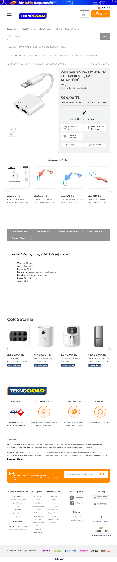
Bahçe (38, 526)
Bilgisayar (37, 496)
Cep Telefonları (53, 513)
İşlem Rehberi (45, 29)
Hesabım (18, 509)
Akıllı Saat (38, 513)
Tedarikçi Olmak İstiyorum (17, 526)
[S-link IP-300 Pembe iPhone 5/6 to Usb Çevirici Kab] (45, 177)
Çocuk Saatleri (38, 532)
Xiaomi (53, 503)
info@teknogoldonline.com (101, 535)
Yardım (17, 516)
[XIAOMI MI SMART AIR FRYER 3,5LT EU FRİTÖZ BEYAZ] (45, 336)
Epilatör (54, 523)
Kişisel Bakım (38, 516)
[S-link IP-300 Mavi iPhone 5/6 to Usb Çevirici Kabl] (72, 177)
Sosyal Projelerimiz (18, 513)
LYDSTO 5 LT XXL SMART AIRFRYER (71, 360)
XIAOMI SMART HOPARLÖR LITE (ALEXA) (18, 360)
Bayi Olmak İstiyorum (18, 500)
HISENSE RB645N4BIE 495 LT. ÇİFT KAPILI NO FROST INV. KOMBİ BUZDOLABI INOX (99, 360)
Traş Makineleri (53, 509)
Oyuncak (38, 519)
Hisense (54, 496)
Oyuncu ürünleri (38, 523)
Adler (54, 500)
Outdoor (38, 509)
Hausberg (53, 506)
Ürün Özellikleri (19, 231)
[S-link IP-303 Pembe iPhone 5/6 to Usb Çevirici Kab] (99, 177)
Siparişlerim (12, 29)
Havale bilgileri (76, 520)
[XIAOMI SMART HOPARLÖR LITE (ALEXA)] (18, 336)
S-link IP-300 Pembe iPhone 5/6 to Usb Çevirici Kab (44, 201)
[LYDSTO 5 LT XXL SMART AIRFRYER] (72, 336)
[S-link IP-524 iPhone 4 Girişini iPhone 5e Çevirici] (18, 177)
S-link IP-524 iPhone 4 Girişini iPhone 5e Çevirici (17, 201)
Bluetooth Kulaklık (53, 519)
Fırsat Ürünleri (28, 29)
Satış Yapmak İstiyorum (18, 530)
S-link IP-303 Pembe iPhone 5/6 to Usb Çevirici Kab (98, 201)
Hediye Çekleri (72, 29)
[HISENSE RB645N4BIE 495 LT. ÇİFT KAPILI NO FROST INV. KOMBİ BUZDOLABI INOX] (99, 336)
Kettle (54, 516)
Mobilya (38, 529)
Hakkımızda (18, 496)
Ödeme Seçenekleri (68, 231)
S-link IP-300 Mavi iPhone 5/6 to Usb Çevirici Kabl (72, 201)
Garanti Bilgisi (18, 238)
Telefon (38, 500)
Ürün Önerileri (94, 231)
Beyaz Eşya (37, 503)
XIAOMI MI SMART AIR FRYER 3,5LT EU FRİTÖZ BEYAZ (44, 360)
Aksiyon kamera (38, 506)
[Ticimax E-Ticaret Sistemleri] (59, 559)
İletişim (58, 29)
